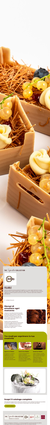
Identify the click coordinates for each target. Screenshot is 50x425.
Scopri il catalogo (10, 406)
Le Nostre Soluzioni (10, 300)
